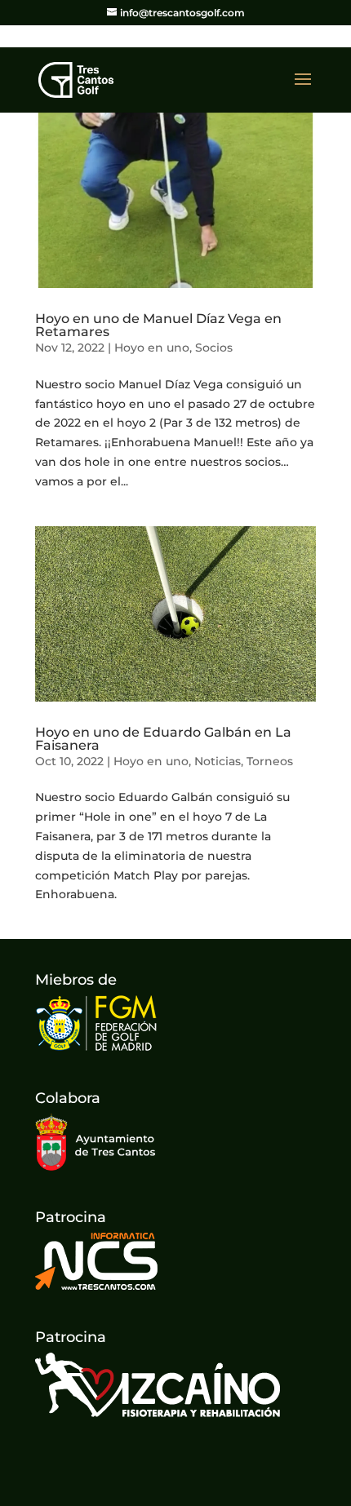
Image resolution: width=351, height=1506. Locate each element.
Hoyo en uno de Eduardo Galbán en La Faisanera (163, 738)
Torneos (270, 761)
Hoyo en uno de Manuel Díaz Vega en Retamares (158, 325)
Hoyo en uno (151, 347)
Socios (214, 347)
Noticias (217, 761)
